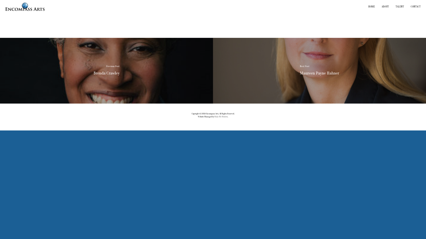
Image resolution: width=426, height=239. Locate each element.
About (385, 6)
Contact (416, 6)
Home (371, 6)
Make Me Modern (221, 117)
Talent (400, 6)
